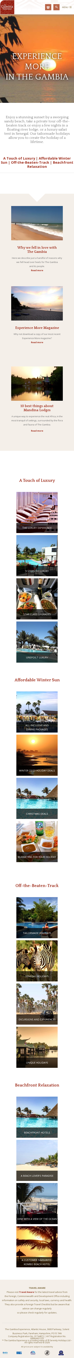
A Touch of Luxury (19, 158)
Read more (37, 270)
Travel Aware (26, 1292)
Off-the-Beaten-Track (30, 162)
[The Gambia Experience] (7, 13)
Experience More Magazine (37, 328)
